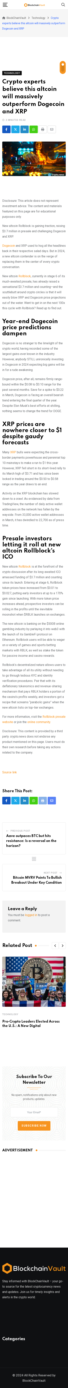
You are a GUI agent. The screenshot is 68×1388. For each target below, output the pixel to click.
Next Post (50, 872)
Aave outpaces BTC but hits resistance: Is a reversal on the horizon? (31, 840)
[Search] (63, 4)
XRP (13, 452)
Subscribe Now (34, 1125)
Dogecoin (9, 245)
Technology (10, 1014)
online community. (39, 722)
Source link (9, 772)
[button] (55, 945)
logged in (31, 915)
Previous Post (20, 831)
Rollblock (25, 276)
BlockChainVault (34, 1380)
